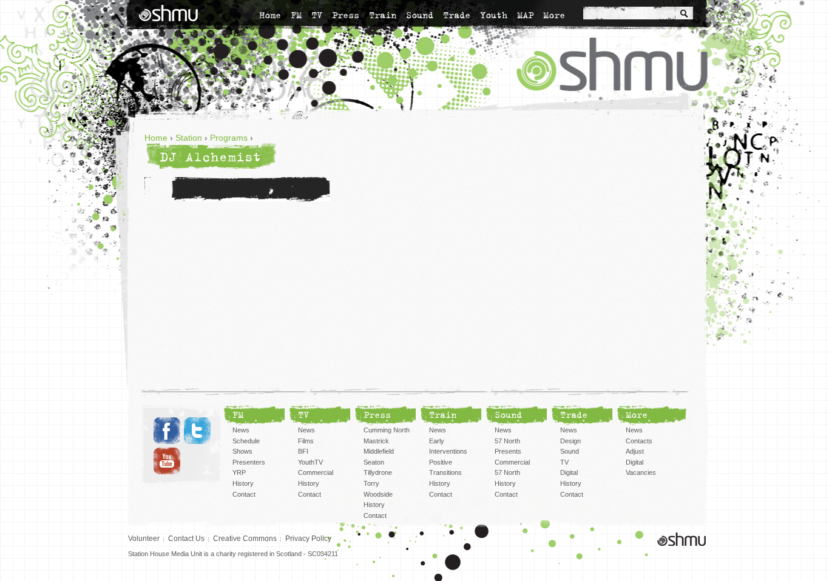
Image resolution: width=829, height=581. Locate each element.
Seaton (374, 462)
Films (306, 441)
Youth (493, 15)
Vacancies (641, 472)
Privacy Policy (308, 538)
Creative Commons (245, 538)
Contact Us (186, 538)
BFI (303, 451)
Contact (243, 494)
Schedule (246, 441)
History (243, 483)
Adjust (635, 451)
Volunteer (144, 538)
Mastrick (376, 441)
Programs (229, 138)
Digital (569, 472)
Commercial (315, 472)
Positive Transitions (445, 467)
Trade (456, 15)
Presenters (248, 462)
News (240, 430)
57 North (507, 472)
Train (382, 15)
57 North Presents (508, 446)
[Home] (168, 13)
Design (570, 441)
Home (270, 15)
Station (188, 138)
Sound (419, 15)
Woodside (378, 494)
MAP (525, 15)
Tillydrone (378, 472)
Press (345, 15)
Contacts (639, 441)
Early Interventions (448, 446)
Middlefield (379, 451)
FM (296, 15)
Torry (371, 483)
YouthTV (310, 462)
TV (316, 15)
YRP (239, 472)
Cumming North (387, 430)
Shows (242, 451)
